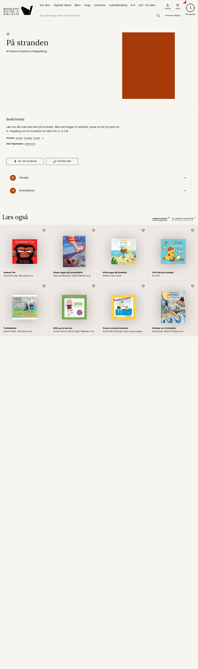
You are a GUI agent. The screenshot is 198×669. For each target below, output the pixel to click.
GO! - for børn (147, 5)
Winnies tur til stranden (164, 328)
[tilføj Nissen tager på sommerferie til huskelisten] (93, 230)
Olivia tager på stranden (115, 272)
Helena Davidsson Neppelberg (28, 51)
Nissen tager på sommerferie (67, 272)
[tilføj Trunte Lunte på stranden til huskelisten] (143, 286)
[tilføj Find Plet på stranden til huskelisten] (192, 230)
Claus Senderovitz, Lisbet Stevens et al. (72, 276)
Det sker (45, 5)
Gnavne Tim (10, 272)
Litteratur (100, 5)
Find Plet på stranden (163, 272)
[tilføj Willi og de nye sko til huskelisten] (93, 286)
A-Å (133, 5)
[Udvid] (42, 138)
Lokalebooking (118, 5)
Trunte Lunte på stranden (115, 328)
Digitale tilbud (62, 5)
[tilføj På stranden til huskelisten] (8, 34)
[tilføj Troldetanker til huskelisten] (44, 286)
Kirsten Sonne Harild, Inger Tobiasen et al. (74, 331)
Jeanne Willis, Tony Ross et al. (18, 331)
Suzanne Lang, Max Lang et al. (18, 276)
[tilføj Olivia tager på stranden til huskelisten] (143, 230)
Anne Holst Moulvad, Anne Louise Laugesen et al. (122, 331)
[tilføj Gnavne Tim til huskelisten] (44, 230)
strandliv (19, 138)
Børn (78, 5)
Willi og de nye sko (62, 328)
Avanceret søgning (172, 15)
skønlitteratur (30, 144)
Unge (87, 5)
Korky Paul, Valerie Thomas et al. (168, 331)
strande (36, 138)
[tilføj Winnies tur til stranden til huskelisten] (192, 286)
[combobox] (99, 15)
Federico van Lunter (112, 276)
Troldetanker (10, 328)
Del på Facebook (27, 161)
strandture (28, 138)
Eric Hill (156, 276)
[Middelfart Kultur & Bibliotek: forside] (18, 10)
